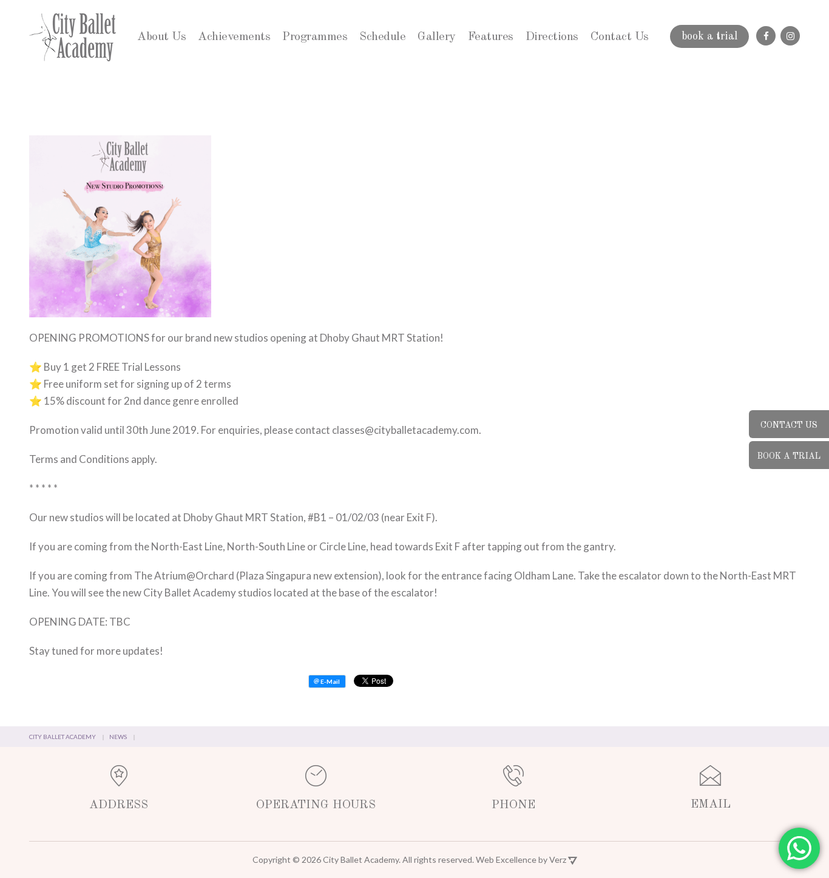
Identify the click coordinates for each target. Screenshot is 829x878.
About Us (161, 37)
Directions (552, 37)
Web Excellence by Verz (522, 859)
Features (490, 37)
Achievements (234, 37)
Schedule (382, 37)
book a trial (709, 36)
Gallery (437, 37)
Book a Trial (789, 456)
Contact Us (619, 37)
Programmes (314, 37)
